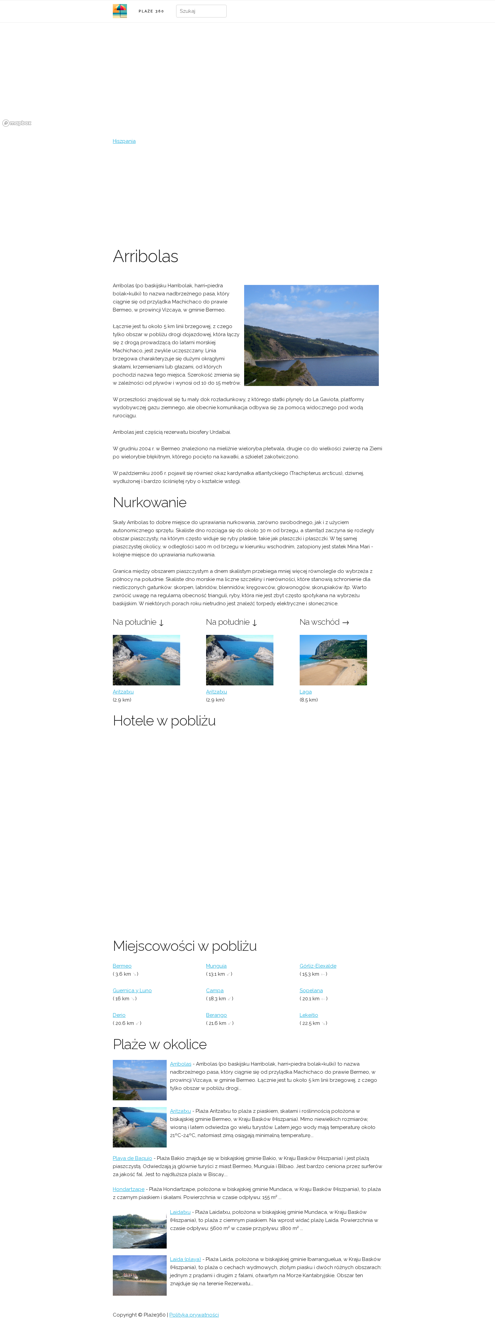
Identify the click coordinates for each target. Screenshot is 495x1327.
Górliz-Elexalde (318, 966)
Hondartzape (128, 1189)
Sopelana (311, 991)
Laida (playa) (185, 1259)
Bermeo (122, 966)
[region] (247, 78)
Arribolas (180, 1064)
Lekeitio (309, 1015)
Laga (306, 692)
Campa (215, 991)
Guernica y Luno (132, 991)
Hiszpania (124, 141)
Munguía (216, 966)
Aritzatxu (123, 692)
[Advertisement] (247, 196)
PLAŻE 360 (151, 11)
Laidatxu (180, 1212)
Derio (119, 1015)
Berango (216, 1015)
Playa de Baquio (132, 1158)
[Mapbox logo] (17, 123)
